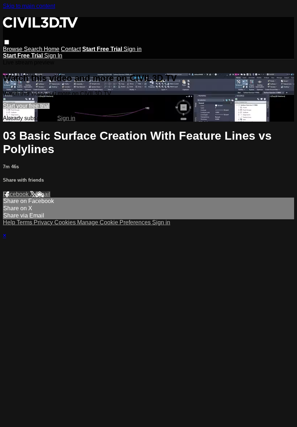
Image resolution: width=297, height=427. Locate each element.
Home (51, 49)
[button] (6, 42)
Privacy (44, 222)
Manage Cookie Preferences (114, 222)
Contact (71, 49)
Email (42, 194)
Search (34, 49)
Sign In (53, 55)
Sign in (133, 49)
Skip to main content (29, 6)
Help (10, 222)
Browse (13, 49)
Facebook (16, 194)
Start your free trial (26, 106)
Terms (25, 222)
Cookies (65, 222)
